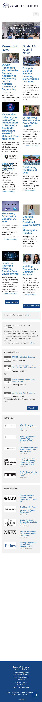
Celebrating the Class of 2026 (30, 170)
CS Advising (21, 700)
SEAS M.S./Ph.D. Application (21, 683)
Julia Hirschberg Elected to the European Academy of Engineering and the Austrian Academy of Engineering (10, 76)
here (29, 315)
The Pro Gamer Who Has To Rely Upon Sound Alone (28, 474)
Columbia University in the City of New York (21, 668)
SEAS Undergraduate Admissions (21, 678)
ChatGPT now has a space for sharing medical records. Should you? (28, 498)
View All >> (32, 408)
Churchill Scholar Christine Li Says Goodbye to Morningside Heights (31, 224)
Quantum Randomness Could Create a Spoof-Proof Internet (28, 533)
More (36, 24)
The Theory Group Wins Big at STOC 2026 (9, 217)
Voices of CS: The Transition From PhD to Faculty (31, 121)
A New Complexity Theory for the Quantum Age (28, 427)
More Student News (31, 306)
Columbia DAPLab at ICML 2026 (8, 167)
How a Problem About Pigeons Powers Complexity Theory (27, 438)
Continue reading (8, 191)
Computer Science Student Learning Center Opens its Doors (31, 75)
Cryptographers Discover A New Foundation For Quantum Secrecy (29, 449)
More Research (12, 302)
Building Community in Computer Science (31, 270)
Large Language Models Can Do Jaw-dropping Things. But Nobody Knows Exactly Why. (28, 461)
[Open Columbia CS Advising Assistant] (35, 695)
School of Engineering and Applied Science (21, 673)
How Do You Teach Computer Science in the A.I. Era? (28, 522)
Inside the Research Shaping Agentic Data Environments (10, 268)
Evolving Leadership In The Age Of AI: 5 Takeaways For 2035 (28, 544)
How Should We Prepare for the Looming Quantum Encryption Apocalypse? (28, 509)
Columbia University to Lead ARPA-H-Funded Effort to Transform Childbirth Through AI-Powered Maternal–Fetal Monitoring (10, 126)
